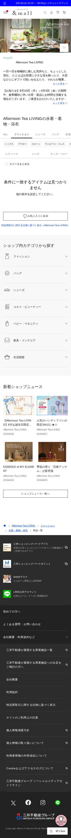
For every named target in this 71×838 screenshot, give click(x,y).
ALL (5, 134)
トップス (9, 144)
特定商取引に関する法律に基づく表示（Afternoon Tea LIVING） (35, 225)
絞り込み (60, 831)
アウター (22, 144)
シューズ (40, 134)
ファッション (21, 134)
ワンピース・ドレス (54, 144)
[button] (35, 84)
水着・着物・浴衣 (18, 530)
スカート (36, 144)
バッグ (55, 134)
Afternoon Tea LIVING (23, 525)
